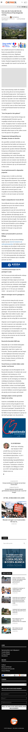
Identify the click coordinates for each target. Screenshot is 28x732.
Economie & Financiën (8, 669)
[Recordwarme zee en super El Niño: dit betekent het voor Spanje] (6, 621)
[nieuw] (14, 549)
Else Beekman (15, 443)
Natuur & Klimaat (7, 667)
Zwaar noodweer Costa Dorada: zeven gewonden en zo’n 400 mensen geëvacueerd (19, 580)
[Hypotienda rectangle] (14, 419)
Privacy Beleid (6, 654)
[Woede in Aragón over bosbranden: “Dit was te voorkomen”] (14, 509)
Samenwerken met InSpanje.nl (10, 650)
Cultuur (4, 665)
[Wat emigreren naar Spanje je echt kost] (6, 630)
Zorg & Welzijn (6, 670)
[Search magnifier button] (25, 684)
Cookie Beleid (6, 652)
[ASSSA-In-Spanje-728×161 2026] (14, 263)
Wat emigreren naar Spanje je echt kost (17, 628)
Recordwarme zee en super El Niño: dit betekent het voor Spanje (19, 620)
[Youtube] (22, 7)
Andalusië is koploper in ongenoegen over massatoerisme (18, 590)
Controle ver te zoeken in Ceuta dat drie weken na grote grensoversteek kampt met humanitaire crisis (19, 600)
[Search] (22, 2)
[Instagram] (21, 7)
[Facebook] (17, 7)
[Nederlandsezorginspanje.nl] (14, 43)
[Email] (24, 7)
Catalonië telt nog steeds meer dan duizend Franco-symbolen (19, 611)
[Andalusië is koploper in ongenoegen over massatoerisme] (6, 591)
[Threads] (26, 7)
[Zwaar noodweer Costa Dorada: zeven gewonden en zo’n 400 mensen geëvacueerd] (6, 580)
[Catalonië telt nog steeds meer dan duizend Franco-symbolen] (6, 612)
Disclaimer (5, 656)
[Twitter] (19, 7)
